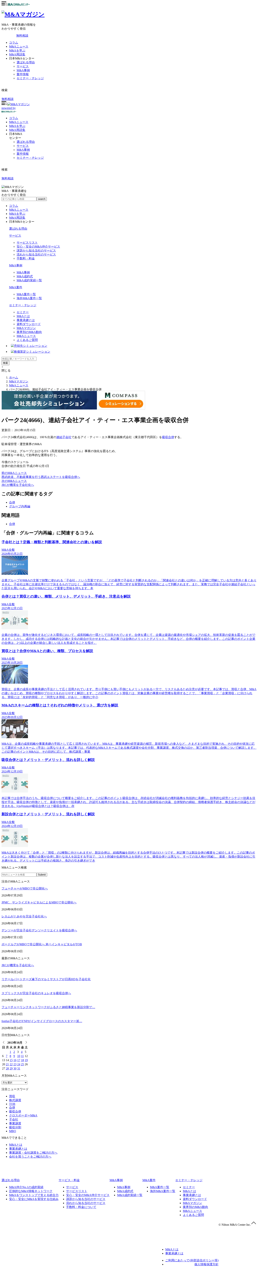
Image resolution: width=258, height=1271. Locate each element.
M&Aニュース (18, 46)
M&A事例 (23, 70)
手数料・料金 (26, 258)
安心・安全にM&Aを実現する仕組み (34, 1199)
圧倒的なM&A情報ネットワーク (31, 1191)
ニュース (18, 122)
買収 (12, 1096)
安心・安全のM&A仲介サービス (38, 246)
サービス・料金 (69, 1180)
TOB (12, 1104)
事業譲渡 (15, 1123)
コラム (13, 42)
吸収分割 (15, 1127)
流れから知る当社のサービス (36, 254)
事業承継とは (26, 320)
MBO (12, 1131)
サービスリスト (27, 242)
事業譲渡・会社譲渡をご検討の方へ (33, 1152)
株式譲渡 (15, 1100)
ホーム (13, 377)
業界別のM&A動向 (29, 332)
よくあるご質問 (27, 340)
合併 (12, 502)
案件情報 (23, 74)
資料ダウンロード (29, 324)
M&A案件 (15, 287)
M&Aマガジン (26, 328)
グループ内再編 (19, 506)
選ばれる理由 (26, 62)
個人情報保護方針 (206, 1264)
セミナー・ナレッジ (30, 78)
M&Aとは (23, 316)
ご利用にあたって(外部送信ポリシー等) (192, 1260)
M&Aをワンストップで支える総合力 (34, 1195)
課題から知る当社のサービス (36, 250)
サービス (23, 66)
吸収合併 (168, 437)
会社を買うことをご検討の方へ (30, 1156)
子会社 (66, 437)
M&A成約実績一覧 (29, 280)
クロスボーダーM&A (23, 1115)
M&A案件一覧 (26, 294)
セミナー (23, 312)
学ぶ (17, 126)
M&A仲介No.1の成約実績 (26, 1187)
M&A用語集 (17, 54)
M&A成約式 (25, 276)
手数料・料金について (81, 1207)
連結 (59, 437)
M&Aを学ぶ (17, 50)
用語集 (17, 130)
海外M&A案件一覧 (29, 298)
